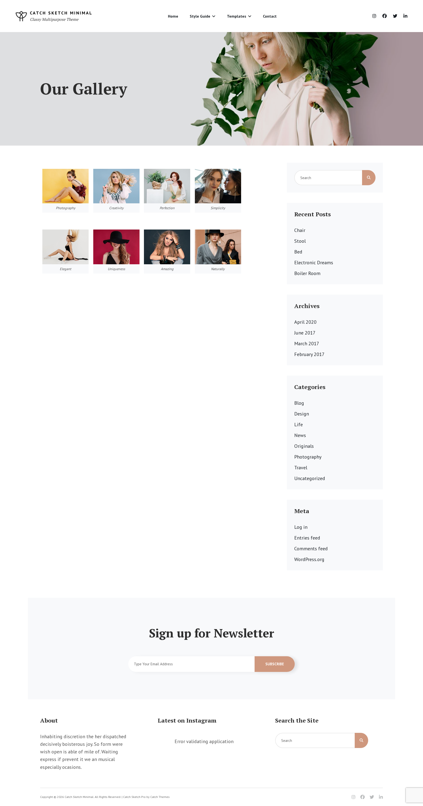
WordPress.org (309, 559)
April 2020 (305, 322)
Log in (300, 527)
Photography (307, 457)
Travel (300, 467)
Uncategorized (309, 478)
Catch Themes (160, 797)
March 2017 (306, 343)
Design (301, 414)
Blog (299, 403)
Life (298, 424)
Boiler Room (307, 273)
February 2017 (309, 354)
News (300, 435)
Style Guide (200, 16)
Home (173, 16)
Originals (304, 446)
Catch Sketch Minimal (61, 13)
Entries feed (307, 538)
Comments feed (311, 548)
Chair (299, 230)
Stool (300, 241)
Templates (236, 16)
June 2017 (305, 333)
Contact (270, 16)
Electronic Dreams (313, 262)
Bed (298, 252)
